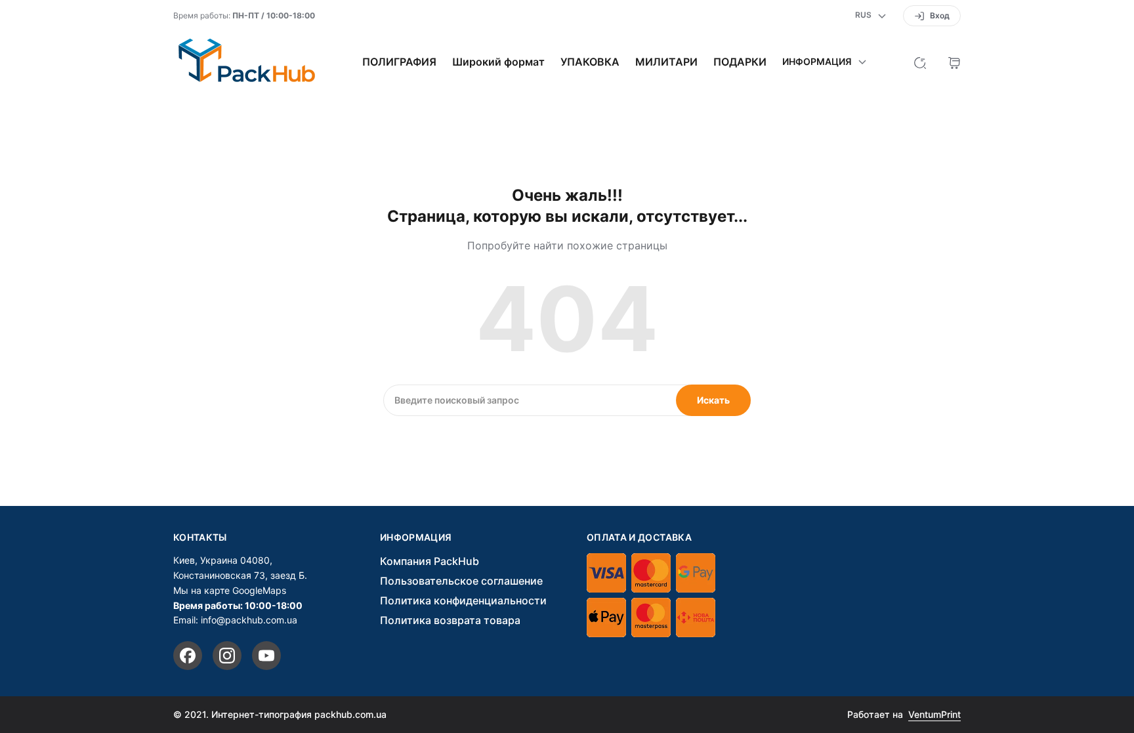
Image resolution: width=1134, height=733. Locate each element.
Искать (713, 400)
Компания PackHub (429, 561)
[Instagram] (227, 655)
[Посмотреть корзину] (954, 62)
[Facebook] (187, 655)
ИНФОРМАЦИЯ (416, 537)
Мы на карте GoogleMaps (229, 590)
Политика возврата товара (450, 620)
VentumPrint (934, 714)
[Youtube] (266, 655)
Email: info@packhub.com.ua (235, 619)
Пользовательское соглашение (461, 580)
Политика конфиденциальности (463, 600)
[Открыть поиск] (920, 62)
